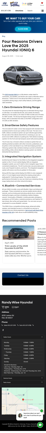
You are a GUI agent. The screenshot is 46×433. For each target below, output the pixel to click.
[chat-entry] (40, 425)
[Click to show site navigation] (42, 10)
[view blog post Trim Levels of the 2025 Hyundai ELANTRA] (18, 244)
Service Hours (7, 378)
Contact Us (23, 275)
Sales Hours (7, 337)
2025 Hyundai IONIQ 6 (11, 94)
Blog (3, 36)
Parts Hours (7, 382)
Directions (19, 11)
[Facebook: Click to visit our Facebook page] (3, 330)
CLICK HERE (23, 29)
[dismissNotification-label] (41, 410)
